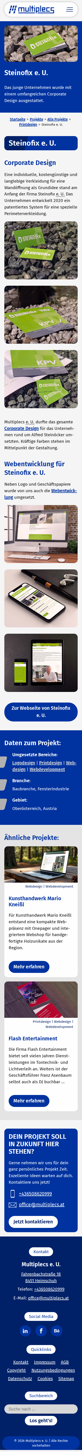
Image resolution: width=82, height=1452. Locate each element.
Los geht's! (41, 1421)
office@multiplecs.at (48, 1298)
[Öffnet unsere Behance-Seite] (56, 1330)
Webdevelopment (47, 769)
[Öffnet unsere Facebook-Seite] (41, 1330)
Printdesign (28, 125)
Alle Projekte (57, 119)
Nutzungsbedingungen (53, 1370)
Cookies (45, 1378)
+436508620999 (49, 1289)
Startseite (17, 119)
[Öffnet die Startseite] (31, 9)
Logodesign (23, 762)
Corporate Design (21, 428)
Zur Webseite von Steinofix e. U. (41, 711)
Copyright (16, 1370)
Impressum (44, 1362)
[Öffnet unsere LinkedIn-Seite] (25, 1330)
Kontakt (20, 1362)
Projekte (36, 119)
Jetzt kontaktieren (33, 1222)
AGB (65, 1362)
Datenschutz (20, 1378)
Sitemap (66, 1378)
